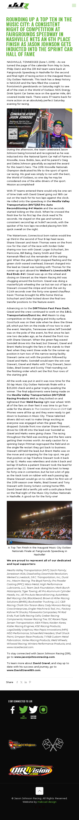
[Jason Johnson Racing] (18, 5)
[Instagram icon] (43, 807)
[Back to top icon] (39, 791)
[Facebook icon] (35, 807)
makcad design (46, 801)
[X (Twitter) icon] (39, 807)
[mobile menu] (74, 5)
